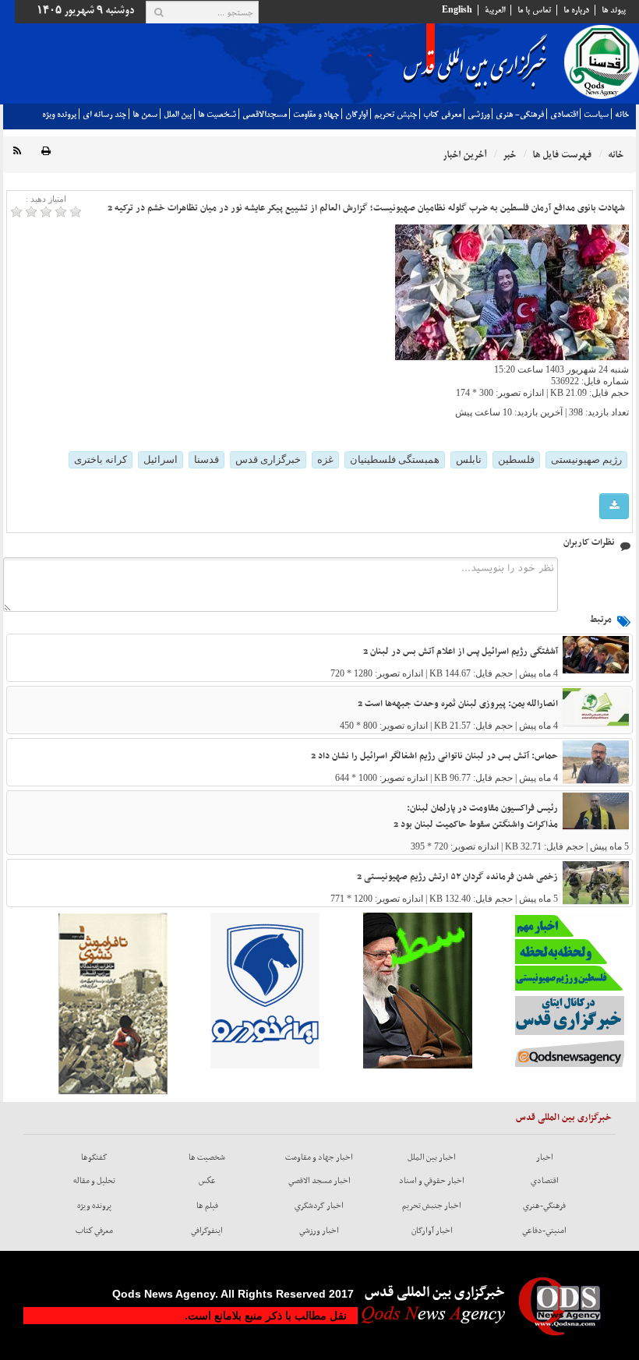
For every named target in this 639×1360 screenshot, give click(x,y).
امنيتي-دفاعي (544, 1231)
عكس (207, 1181)
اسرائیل (160, 459)
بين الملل (178, 115)
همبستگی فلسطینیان (395, 459)
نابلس (469, 459)
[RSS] (17, 151)
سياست (596, 115)
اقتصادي (563, 115)
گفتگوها (94, 1157)
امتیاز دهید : (46, 198)
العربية (495, 10)
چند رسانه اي (104, 115)
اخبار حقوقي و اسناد (431, 1181)
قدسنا (206, 459)
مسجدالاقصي (264, 115)
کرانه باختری (100, 459)
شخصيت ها (217, 115)
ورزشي (478, 115)
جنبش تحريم (395, 115)
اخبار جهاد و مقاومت (319, 1157)
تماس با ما (534, 10)
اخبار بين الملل (432, 1157)
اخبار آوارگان (432, 1231)
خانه (622, 115)
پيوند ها (614, 10)
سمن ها (144, 115)
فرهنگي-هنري (544, 1206)
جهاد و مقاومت (316, 115)
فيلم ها (207, 1206)
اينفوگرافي (207, 1231)
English (457, 10)
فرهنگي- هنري (520, 115)
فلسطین (516, 459)
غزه (325, 459)
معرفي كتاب (442, 115)
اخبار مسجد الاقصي (319, 1181)
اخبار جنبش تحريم (431, 1206)
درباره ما (576, 10)
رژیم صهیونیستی (586, 459)
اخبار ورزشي (319, 1231)
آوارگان (356, 115)
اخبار (544, 1157)
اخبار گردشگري (319, 1206)
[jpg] (614, 506)
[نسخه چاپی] (46, 151)
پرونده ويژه (59, 115)
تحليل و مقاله (94, 1181)
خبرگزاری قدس (268, 459)
